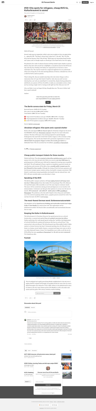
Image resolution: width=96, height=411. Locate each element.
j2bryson (29, 319)
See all (26, 381)
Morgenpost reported (45, 133)
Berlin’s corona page (34, 124)
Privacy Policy (57, 389)
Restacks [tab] (33, 307)
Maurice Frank (33, 375)
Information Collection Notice (47, 389)
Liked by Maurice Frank (33, 321)
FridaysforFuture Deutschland (49, 47)
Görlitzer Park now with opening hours (33, 356)
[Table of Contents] (1, 205)
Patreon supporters (35, 149)
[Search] (77, 2)
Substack (41, 408)
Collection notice (60, 401)
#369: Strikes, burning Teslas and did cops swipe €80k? (41, 363)
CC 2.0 (58, 47)
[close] (60, 367)
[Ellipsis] (71, 319)
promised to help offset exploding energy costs (53, 158)
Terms (55, 401)
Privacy (51, 401)
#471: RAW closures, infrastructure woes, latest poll (39, 354)
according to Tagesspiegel (61, 143)
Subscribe (85, 2)
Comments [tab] (27, 307)
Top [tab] (26, 350)
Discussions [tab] (34, 350)
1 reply (30, 338)
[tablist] (30, 307)
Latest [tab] (29, 350)
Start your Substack (44, 405)
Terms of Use (54, 388)
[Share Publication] (80, 2)
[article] (48, 357)
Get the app (54, 405)
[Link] (22, 106)
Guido (54, 278)
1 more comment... (28, 344)
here (47, 197)
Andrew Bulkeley (31, 15)
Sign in (92, 2)
